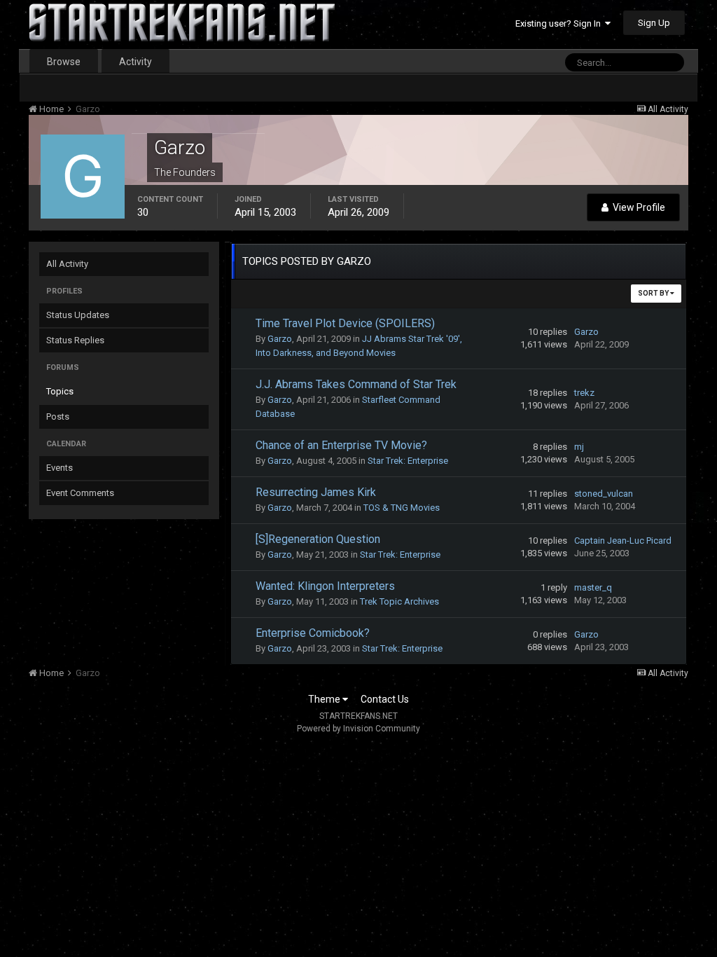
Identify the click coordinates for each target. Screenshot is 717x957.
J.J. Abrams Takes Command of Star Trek (356, 384)
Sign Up (654, 23)
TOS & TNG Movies (401, 507)
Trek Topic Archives (399, 601)
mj (579, 446)
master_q (593, 587)
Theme (325, 699)
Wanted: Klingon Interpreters (325, 586)
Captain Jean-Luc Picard (622, 540)
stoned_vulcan (603, 493)
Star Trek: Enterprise (408, 460)
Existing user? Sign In (560, 23)
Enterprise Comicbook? (313, 633)
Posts (57, 416)
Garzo (279, 338)
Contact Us (385, 699)
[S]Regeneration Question (318, 539)
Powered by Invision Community (358, 729)
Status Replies (75, 340)
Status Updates (77, 315)
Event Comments (80, 493)
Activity (135, 61)
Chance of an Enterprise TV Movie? (341, 445)
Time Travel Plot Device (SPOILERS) (345, 323)
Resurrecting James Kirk (316, 492)
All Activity (67, 264)
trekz (584, 392)
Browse (64, 61)
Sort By (654, 293)
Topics (60, 391)
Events (59, 467)
